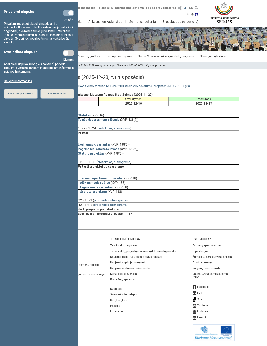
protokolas (105, 128)
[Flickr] (194, 293)
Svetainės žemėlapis (123, 294)
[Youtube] (194, 305)
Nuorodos (116, 288)
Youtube (202, 305)
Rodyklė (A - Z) (119, 300)
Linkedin (202, 317)
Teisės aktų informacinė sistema (120, 8)
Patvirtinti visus (57, 93)
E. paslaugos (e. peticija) (180, 22)
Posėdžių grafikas (88, 56)
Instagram (203, 311)
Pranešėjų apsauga (122, 279)
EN (191, 8)
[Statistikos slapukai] (68, 53)
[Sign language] (192, 15)
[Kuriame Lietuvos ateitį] (214, 340)
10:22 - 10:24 (87, 128)
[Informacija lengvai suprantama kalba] (196, 15)
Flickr (200, 293)
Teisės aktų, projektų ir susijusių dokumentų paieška (143, 251)
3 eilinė (121, 65)
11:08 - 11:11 (87, 162)
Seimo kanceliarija (142, 22)
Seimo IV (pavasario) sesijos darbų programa (166, 56)
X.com (201, 299)
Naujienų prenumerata (206, 268)
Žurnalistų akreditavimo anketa (212, 256)
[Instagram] (194, 311)
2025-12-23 (136, 65)
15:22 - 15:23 (83, 200)
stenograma (122, 128)
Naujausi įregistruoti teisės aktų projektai (136, 256)
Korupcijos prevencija (123, 273)
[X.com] (194, 299)
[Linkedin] (194, 317)
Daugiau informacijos (18, 81)
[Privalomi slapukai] (68, 13)
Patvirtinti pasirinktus (21, 93)
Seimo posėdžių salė (119, 56)
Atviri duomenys (203, 262)
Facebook (203, 286)
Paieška (115, 305)
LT (185, 8)
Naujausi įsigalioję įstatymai (127, 262)
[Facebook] (194, 286)
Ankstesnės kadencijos (105, 22)
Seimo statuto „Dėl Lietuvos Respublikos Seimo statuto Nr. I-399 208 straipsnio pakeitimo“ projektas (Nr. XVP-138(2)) (109, 86)
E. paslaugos (200, 251)
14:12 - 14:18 (83, 205)
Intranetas (117, 311)
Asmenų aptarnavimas (207, 245)
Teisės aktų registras (161, 8)
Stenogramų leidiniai (213, 56)
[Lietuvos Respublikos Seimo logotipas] (224, 12)
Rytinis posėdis (155, 65)
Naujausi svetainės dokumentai (130, 268)
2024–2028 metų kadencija (97, 65)
